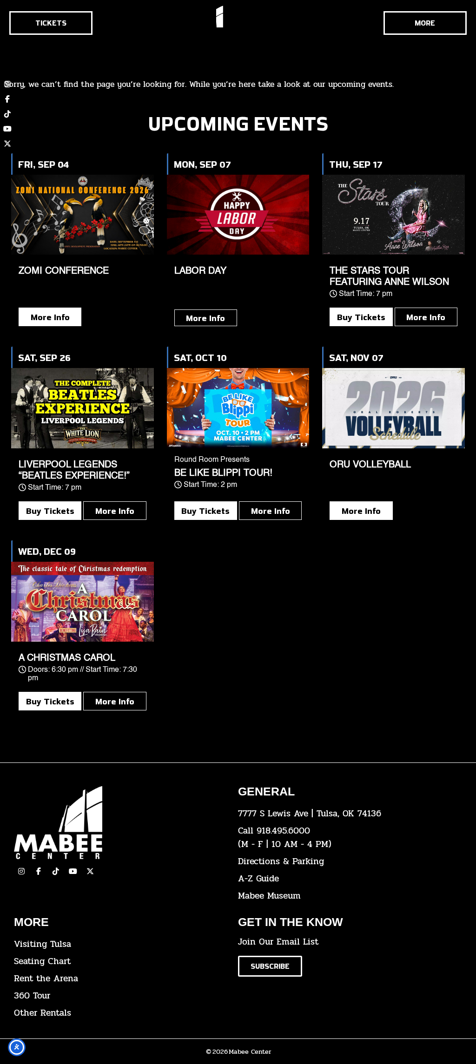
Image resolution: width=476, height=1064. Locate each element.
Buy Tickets (361, 317)
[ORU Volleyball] (393, 408)
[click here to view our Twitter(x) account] (90, 871)
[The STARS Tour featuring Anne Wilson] (393, 215)
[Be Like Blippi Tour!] (238, 408)
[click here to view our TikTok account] (7, 113)
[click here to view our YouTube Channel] (73, 871)
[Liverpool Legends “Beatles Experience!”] (82, 408)
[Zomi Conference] (82, 215)
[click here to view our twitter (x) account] (7, 143)
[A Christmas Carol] (82, 602)
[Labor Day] (238, 215)
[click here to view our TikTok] (55, 871)
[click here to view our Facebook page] (7, 99)
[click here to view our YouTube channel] (7, 128)
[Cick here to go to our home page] (119, 822)
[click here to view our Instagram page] (21, 871)
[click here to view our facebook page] (38, 871)
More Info (50, 317)
